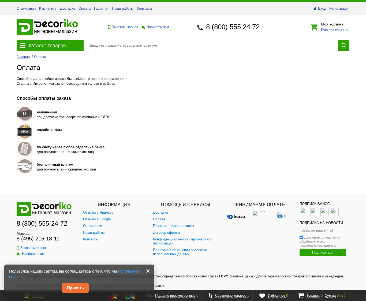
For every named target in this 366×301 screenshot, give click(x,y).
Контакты (144, 8)
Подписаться (322, 252)
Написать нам (157, 27)
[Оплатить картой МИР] (281, 215)
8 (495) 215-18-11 (38, 238)
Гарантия (101, 8)
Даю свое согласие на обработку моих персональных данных (320, 241)
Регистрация (339, 8)
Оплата (85, 8)
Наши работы (122, 8)
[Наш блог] (324, 215)
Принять (75, 287)
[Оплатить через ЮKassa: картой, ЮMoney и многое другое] (235, 215)
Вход (322, 8)
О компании (26, 8)
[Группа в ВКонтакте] (304, 215)
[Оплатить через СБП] (258, 215)
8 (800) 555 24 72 (233, 27)
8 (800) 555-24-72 (42, 223)
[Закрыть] (148, 271)
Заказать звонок (123, 27)
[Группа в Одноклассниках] (314, 215)
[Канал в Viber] (334, 215)
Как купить (48, 8)
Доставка (67, 8)
